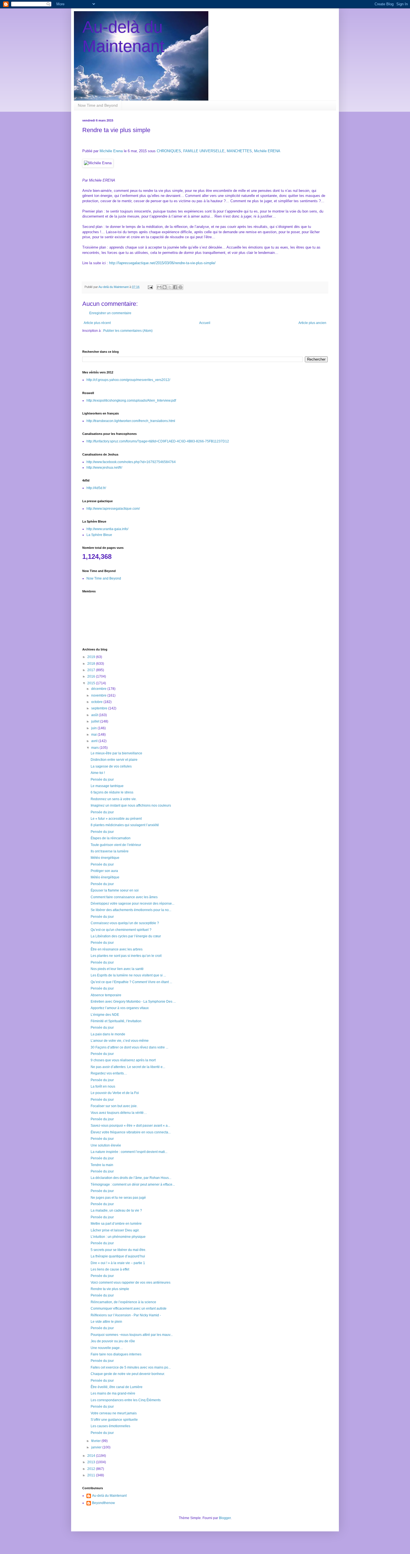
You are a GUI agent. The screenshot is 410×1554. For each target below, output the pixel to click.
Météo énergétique (105, 858)
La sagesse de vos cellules (111, 766)
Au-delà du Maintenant (109, 1496)
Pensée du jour (102, 779)
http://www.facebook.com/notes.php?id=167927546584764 (131, 462)
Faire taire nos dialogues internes (116, 1354)
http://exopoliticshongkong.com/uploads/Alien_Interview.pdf (131, 400)
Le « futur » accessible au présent (116, 819)
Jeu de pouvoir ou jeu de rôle (113, 1341)
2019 (91, 657)
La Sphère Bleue (99, 535)
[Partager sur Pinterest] (180, 287)
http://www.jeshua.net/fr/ (104, 467)
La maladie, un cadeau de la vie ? (116, 1210)
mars (95, 748)
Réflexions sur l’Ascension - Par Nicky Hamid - (126, 1315)
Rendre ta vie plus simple (110, 1289)
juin (94, 728)
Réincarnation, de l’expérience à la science (123, 1302)
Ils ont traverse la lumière (110, 851)
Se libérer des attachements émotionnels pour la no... (131, 910)
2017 (91, 670)
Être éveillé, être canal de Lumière (117, 1387)
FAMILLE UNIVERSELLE (204, 151)
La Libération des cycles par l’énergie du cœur (126, 936)
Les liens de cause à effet (110, 1269)
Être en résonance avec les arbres (117, 949)
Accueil (204, 323)
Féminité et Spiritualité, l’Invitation (116, 1021)
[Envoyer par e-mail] (159, 287)
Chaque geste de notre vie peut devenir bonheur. (128, 1374)
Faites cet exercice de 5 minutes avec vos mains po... (131, 1367)
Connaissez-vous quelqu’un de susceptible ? (125, 923)
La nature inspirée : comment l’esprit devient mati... (129, 1152)
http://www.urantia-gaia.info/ (107, 529)
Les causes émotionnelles (110, 1426)
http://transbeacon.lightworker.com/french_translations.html (130, 421)
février (96, 1441)
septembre (99, 708)
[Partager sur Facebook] (175, 287)
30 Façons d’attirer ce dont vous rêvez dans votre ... (129, 1047)
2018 (91, 664)
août (95, 715)
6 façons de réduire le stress (112, 792)
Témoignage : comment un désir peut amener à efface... (133, 1184)
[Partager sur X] (170, 287)
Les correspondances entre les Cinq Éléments (126, 1400)
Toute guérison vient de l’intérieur (116, 845)
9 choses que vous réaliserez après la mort (123, 1060)
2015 (91, 683)
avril (94, 741)
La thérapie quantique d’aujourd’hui (118, 1256)
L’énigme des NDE (105, 1015)
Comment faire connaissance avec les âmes (124, 897)
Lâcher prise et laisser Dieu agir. (115, 1230)
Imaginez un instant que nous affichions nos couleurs (131, 805)
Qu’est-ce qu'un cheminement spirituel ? (121, 930)
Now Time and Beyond (98, 105)
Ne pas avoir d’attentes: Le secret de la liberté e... (128, 1067)
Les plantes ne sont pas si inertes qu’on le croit (126, 956)
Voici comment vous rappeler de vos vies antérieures (130, 1282)
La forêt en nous (103, 1086)
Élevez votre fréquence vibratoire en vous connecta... (131, 1132)
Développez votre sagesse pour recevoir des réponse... (132, 903)
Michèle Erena (111, 151)
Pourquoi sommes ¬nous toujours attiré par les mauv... (132, 1335)
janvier (96, 1447)
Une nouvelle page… (107, 1348)
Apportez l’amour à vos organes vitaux (120, 1008)
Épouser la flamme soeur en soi (115, 890)
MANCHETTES (239, 151)
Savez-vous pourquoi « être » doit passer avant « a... (130, 1126)
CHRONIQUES (169, 151)
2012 (91, 1469)
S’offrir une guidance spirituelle (114, 1420)
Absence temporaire (106, 995)
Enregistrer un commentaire (110, 313)
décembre (99, 689)
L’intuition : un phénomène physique (118, 1237)
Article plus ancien (312, 323)
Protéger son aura (104, 871)
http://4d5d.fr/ (96, 488)
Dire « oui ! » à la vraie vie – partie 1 (118, 1263)
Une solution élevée (106, 1145)
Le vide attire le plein (106, 1322)
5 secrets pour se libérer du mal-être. (118, 1250)
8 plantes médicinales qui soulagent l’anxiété (125, 825)
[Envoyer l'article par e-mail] (150, 287)
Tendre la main (102, 1165)
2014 (91, 1456)
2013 (91, 1462)
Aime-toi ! (98, 773)
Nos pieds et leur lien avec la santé (117, 969)
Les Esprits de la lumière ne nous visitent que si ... (128, 975)
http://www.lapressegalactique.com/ (113, 509)
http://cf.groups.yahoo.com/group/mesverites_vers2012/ (128, 380)
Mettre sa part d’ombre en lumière (116, 1224)
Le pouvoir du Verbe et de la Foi (115, 1093)
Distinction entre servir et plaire (114, 760)
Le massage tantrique (107, 786)
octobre (97, 702)
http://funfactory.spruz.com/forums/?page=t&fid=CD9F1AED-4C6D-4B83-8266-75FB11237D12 (157, 441)
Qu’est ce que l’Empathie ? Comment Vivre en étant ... (131, 982)
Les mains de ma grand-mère (113, 1393)
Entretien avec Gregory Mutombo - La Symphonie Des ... (133, 1002)
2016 (91, 676)
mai (94, 735)
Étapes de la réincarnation (111, 838)
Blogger (225, 1518)
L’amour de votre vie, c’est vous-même (120, 1041)
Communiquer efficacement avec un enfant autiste (129, 1308)
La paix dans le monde (108, 1034)
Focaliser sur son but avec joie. (114, 1106)
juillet (95, 721)
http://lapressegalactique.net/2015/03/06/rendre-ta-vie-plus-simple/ (162, 263)
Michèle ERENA (267, 151)
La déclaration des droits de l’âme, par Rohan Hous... (131, 1178)
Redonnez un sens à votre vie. (114, 799)
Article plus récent (97, 323)
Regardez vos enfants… (109, 1073)
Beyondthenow (103, 1503)
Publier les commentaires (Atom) (128, 331)
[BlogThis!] (164, 287)
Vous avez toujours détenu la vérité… (119, 1113)
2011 (91, 1475)
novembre (99, 695)
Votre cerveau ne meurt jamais (114, 1413)
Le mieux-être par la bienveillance (116, 753)
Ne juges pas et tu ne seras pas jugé (118, 1198)
